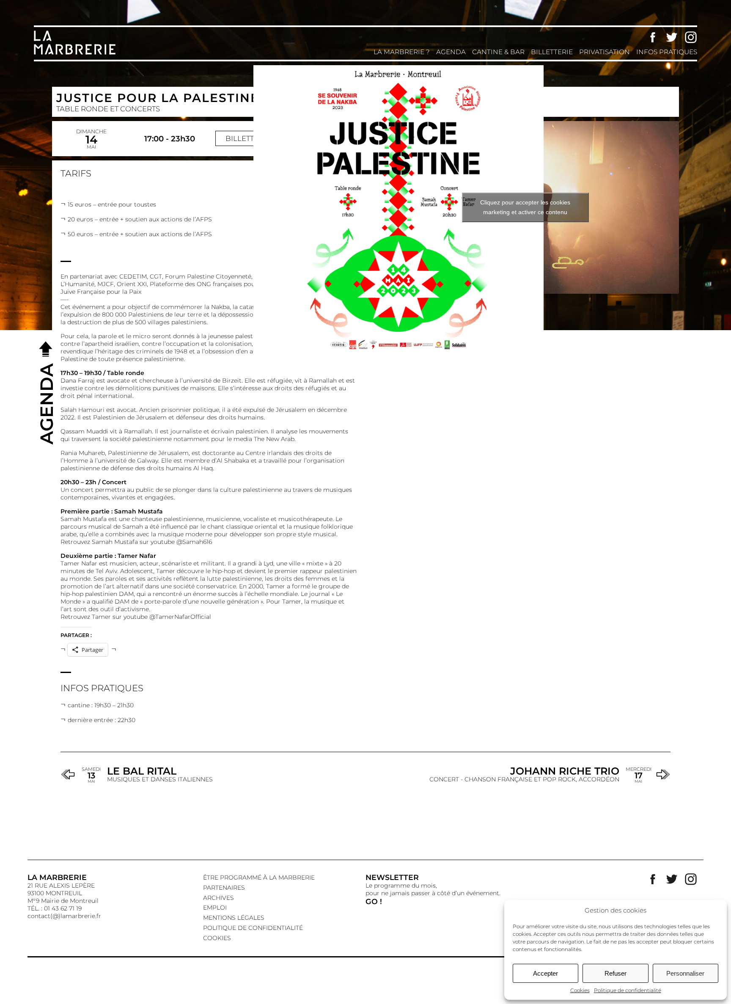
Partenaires (224, 887)
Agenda (451, 52)
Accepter (545, 973)
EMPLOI (215, 907)
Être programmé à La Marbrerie (259, 877)
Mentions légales (233, 917)
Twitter (671, 37)
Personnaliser (685, 973)
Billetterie (552, 52)
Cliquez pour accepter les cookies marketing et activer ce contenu (525, 207)
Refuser (616, 973)
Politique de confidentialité (627, 990)
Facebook (652, 37)
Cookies (580, 990)
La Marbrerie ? (402, 52)
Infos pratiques (666, 52)
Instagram (690, 37)
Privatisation (604, 52)
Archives (218, 898)
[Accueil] (76, 54)
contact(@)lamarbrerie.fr (64, 916)
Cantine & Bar (498, 52)
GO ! (374, 901)
